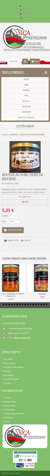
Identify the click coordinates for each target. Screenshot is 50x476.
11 (30, 304)
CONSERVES (26, 112)
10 (27, 304)
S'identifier (25, 18)
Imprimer (27, 241)
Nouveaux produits (10, 402)
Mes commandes (9, 363)
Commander (26, 14)
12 (33, 304)
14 (38, 304)
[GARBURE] (17, 278)
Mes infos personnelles (11, 379)
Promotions (7, 398)
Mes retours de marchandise (13, 367)
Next (46, 265)
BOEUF (26, 80)
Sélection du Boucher (26, 118)
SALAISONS (26, 107)
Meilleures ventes (9, 406)
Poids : (4, 222)
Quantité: (5, 216)
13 (35, 304)
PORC (26, 96)
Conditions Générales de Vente (14, 414)
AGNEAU (26, 91)
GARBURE (17, 294)
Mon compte (8, 359)
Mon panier (26, 10)
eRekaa (17, 473)
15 (41, 304)
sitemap (6, 422)
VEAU (26, 85)
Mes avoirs (7, 371)
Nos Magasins (8, 418)
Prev (5, 265)
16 (43, 304)
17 (46, 304)
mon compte (26, 6)
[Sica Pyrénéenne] (25, 37)
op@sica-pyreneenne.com (22, 338)
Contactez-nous (9, 410)
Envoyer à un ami (13, 241)
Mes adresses (8, 375)
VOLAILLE (26, 101)
